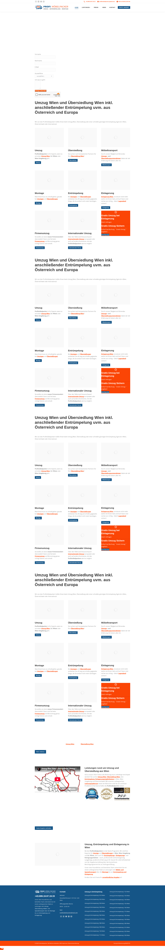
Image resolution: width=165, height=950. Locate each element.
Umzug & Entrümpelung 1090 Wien (95, 927)
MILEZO (127, 943)
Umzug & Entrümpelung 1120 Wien (120, 891)
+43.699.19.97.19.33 (90, 1)
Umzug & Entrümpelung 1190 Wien (120, 919)
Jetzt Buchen (105, 235)
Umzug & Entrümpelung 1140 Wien (120, 899)
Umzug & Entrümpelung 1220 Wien (120, 931)
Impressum (65, 943)
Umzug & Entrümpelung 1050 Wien (95, 911)
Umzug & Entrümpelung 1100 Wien (95, 931)
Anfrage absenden (40, 90)
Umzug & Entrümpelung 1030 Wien (95, 903)
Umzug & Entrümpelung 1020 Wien (95, 899)
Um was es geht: (40, 80)
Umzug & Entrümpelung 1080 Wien (95, 923)
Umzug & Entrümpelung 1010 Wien (95, 895)
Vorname (38, 54)
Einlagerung (38, 915)
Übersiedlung (39, 908)
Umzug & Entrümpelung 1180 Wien (120, 915)
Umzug (46, 906)
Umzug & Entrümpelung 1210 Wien (120, 927)
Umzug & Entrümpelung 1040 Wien (95, 907)
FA (129, 943)
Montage (52, 911)
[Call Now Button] (1, 949)
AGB (60, 943)
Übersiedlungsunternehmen (111, 158)
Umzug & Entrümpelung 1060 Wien (95, 915)
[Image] (49, 137)
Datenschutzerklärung (73, 943)
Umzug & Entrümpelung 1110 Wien (95, 935)
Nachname (38, 61)
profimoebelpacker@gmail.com (107, 1)
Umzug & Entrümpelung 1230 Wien (120, 935)
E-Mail (37, 67)
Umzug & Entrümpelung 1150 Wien (120, 903)
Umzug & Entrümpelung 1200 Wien (120, 923)
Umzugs (104, 156)
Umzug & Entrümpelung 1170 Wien (120, 911)
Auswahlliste (39, 73)
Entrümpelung (43, 913)
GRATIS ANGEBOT (124, 7)
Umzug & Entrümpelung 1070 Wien (95, 919)
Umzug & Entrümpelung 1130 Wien (120, 895)
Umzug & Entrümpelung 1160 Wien (120, 907)
